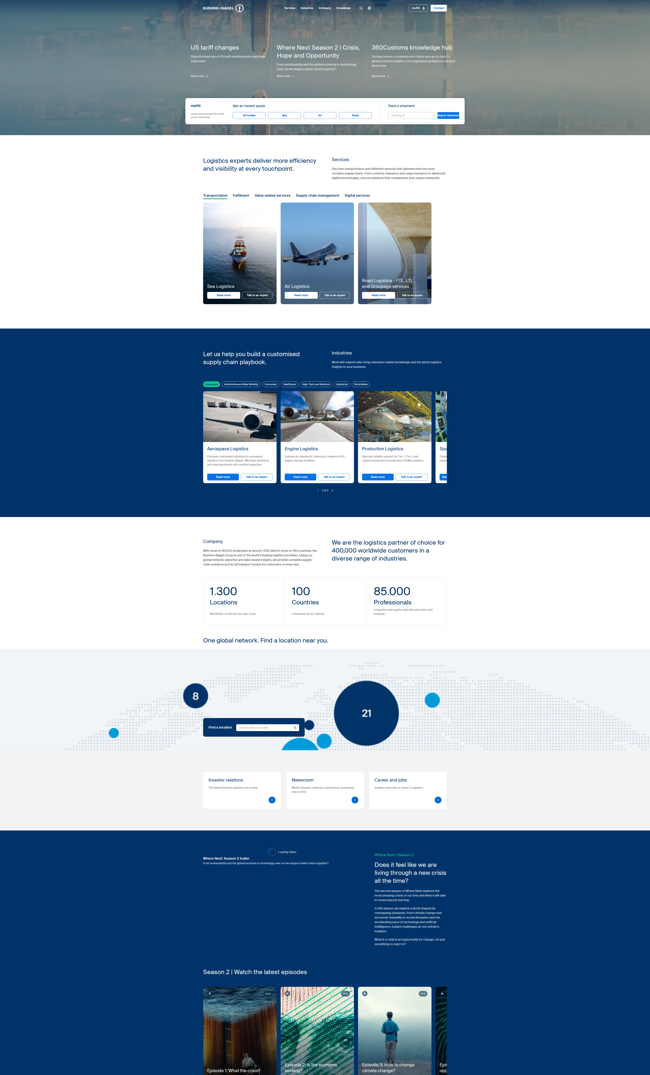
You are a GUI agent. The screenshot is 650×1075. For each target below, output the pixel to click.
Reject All (339, 564)
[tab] (282, 520)
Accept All (373, 564)
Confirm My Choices (282, 564)
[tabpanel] (345, 546)
